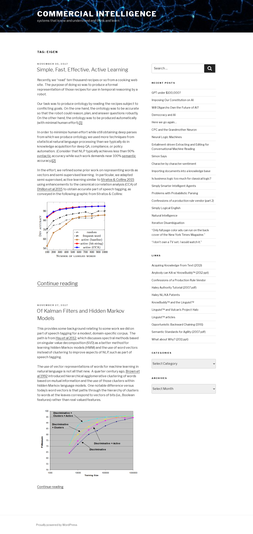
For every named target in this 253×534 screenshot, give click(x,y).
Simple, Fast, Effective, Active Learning (82, 69)
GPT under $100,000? (166, 92)
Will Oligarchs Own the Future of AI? (175, 107)
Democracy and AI (164, 114)
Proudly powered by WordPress (56, 524)
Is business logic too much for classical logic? (181, 178)
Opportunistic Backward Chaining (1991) (177, 324)
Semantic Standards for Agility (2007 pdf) (179, 331)
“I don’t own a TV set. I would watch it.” (177, 242)
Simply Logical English (166, 208)
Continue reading (57, 283)
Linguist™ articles (163, 317)
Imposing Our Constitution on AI (173, 100)
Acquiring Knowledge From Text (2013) (177, 265)
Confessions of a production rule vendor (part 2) (183, 200)
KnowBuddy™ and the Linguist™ (173, 302)
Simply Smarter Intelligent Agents (174, 185)
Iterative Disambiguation (168, 222)
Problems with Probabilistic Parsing (175, 193)
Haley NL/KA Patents (166, 294)
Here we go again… (164, 122)
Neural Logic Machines (167, 137)
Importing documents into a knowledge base (181, 171)
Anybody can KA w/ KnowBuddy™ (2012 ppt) (180, 272)
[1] (80, 123)
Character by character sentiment (174, 163)
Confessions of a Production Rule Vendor (179, 280)
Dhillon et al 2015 (50, 189)
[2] (54, 161)
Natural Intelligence (164, 215)
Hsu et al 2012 (66, 338)
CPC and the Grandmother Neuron (174, 129)
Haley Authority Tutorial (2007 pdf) (174, 287)
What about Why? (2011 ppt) (170, 339)
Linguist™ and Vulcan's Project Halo (175, 309)
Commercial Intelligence (97, 13)
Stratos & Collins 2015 (117, 180)
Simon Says (159, 156)
